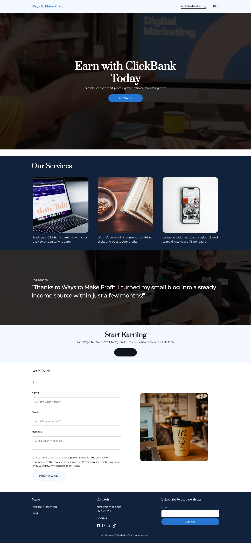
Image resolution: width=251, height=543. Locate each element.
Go (125, 352)
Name (35, 392)
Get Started (126, 98)
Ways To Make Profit (47, 6)
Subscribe (190, 521)
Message (37, 431)
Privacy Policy (90, 462)
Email (35, 412)
